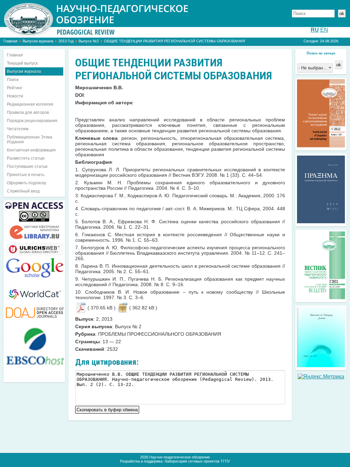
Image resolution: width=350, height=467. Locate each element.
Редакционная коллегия (30, 104)
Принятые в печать (25, 174)
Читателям (17, 128)
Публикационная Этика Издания (29, 139)
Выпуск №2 (89, 41)
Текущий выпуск (22, 63)
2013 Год (65, 41)
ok (341, 13)
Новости (15, 96)
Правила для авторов (28, 112)
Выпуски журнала (38, 41)
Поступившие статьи (27, 166)
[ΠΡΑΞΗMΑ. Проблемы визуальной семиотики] (321, 221)
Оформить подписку (26, 183)
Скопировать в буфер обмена (107, 409)
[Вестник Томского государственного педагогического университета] (321, 297)
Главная (10, 41)
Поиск (12, 79)
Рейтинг (14, 87)
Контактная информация (31, 150)
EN (324, 30)
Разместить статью (25, 158)
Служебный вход (23, 191)
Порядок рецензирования (32, 120)
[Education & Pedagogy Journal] (321, 365)
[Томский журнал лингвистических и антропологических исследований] (321, 145)
